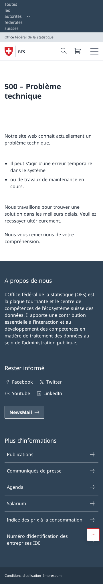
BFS (21, 51)
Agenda (15, 487)
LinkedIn (52, 393)
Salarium (16, 503)
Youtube (21, 393)
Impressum (52, 575)
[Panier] (77, 51)
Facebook (22, 382)
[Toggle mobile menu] (94, 51)
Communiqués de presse (34, 471)
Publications (20, 454)
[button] (93, 534)
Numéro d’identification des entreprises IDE (37, 539)
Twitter (54, 382)
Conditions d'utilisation (23, 575)
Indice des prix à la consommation (44, 520)
